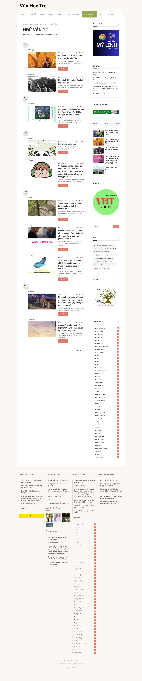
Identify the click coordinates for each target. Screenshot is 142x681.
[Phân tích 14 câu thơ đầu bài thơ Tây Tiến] (42, 84)
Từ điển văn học (98, 382)
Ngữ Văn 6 (97, 364)
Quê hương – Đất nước (100, 370)
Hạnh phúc (112, 245)
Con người (97, 376)
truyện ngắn (105, 251)
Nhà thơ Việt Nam (99, 436)
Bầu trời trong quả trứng (100, 245)
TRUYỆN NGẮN (98, 418)
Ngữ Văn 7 (97, 358)
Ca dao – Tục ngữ (99, 412)
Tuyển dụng (111, 14)
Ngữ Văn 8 (97, 361)
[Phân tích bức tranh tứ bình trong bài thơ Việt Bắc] (42, 60)
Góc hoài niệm (98, 379)
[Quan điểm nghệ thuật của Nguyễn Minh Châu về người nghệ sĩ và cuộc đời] (42, 329)
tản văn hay (104, 265)
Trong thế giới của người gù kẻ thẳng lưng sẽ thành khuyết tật (70, 206)
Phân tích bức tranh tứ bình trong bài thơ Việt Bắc (112, 141)
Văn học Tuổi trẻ (99, 373)
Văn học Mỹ (97, 445)
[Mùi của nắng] (57, 520)
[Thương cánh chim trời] (49, 525)
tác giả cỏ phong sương (111, 255)
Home (26, 24)
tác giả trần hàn (98, 261)
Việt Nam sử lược (99, 385)
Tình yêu (96, 265)
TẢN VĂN (67, 14)
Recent (95, 123)
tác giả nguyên (109, 258)
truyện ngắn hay (98, 255)
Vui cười (96, 454)
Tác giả (42, 14)
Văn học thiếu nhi (99, 403)
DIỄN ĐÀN (34, 14)
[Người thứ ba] (57, 515)
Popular (106, 123)
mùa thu (105, 248)
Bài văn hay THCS (99, 352)
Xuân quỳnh (106, 268)
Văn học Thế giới (99, 442)
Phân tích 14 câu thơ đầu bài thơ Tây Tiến (104, 83)
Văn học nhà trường (88, 14)
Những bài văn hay (34, 24)
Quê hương (76, 14)
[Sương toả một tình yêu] (98, 170)
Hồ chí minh (97, 248)
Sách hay (96, 388)
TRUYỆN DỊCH (98, 457)
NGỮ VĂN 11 (98, 337)
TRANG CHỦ (24, 14)
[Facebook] (67, 667)
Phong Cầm (62, 53)
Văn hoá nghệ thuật (99, 394)
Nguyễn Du (113, 248)
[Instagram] (74, 667)
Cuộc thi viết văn (99, 367)
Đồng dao (97, 409)
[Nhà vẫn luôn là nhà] (49, 520)
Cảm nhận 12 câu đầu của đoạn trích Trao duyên (112, 132)
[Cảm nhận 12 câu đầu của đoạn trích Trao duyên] (98, 133)
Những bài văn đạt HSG (101, 346)
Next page (79, 350)
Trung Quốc (97, 451)
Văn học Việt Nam (99, 415)
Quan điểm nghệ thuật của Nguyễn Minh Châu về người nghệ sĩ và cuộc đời (70, 328)
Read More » (63, 68)
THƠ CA (96, 421)
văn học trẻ (97, 268)
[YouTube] (72, 667)
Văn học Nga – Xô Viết (100, 448)
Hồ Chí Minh (97, 433)
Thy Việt (61, 106)
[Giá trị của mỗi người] (42, 148)
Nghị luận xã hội (98, 343)
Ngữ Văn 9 (97, 355)
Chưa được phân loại (100, 397)
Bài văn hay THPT (44, 24)
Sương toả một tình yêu (99, 93)
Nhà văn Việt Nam (99, 439)
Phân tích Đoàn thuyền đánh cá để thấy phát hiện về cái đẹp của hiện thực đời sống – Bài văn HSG (105, 88)
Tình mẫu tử (108, 261)
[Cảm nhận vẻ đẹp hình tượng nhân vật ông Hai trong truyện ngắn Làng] (49, 515)
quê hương (97, 251)
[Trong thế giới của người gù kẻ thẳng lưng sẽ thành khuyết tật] (42, 208)
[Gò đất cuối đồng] (65, 520)
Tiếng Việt (97, 391)
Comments (116, 123)
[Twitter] (70, 667)
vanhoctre (113, 265)
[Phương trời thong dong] (65, 515)
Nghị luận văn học (99, 349)
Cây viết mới (97, 430)
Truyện (59, 14)
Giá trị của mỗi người (67, 144)
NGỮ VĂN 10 (98, 340)
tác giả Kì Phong (98, 258)
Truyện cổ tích (98, 406)
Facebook (101, 14)
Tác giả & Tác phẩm (99, 400)
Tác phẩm (50, 14)
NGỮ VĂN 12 (98, 334)
